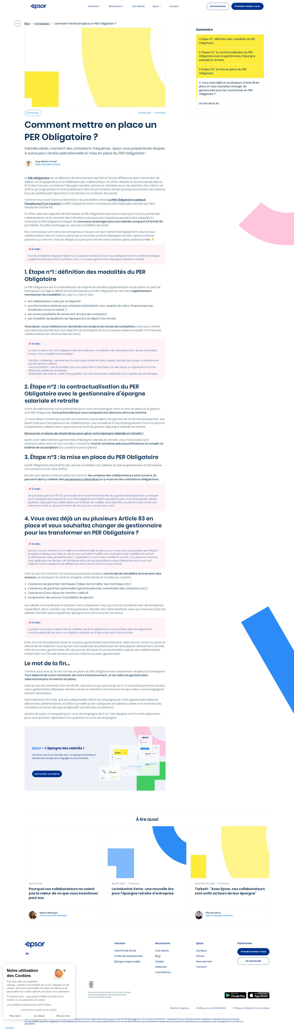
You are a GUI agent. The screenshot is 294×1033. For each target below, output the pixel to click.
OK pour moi (63, 1015)
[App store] (259, 995)
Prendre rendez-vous (247, 6)
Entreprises (42, 24)
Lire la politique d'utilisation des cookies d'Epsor (29, 1005)
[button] (9, 1027)
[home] (38, 6)
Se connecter (218, 6)
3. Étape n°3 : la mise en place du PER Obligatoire (222, 71)
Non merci (15, 1015)
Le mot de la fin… (209, 103)
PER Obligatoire (38, 178)
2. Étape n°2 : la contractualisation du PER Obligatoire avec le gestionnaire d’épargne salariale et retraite (227, 56)
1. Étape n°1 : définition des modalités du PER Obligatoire (227, 41)
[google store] (235, 995)
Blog (27, 24)
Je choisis (39, 1015)
